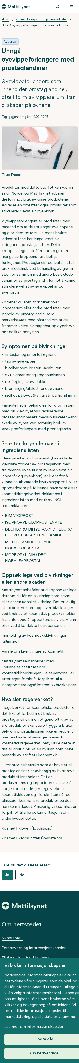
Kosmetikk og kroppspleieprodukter (41, 19)
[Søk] (58, 6)
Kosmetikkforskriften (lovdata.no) (32, 838)
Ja (7, 874)
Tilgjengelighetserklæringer (26, 957)
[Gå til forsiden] (16, 6)
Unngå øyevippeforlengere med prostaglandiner (36, 25)
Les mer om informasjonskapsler (33, 1026)
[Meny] (71, 6)
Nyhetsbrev (12, 937)
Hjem (5, 19)
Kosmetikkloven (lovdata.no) (27, 828)
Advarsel (10, 41)
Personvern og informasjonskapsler (34, 947)
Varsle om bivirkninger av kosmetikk (34, 651)
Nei (22, 874)
